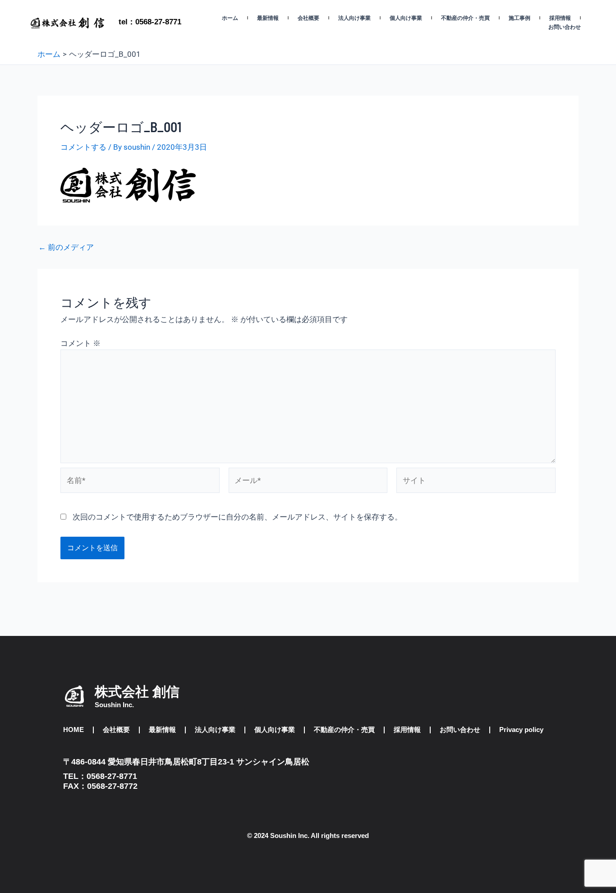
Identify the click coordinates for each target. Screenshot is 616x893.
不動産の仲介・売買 (465, 18)
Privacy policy (521, 729)
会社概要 (308, 18)
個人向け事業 (406, 18)
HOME (73, 729)
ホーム (230, 18)
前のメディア (66, 247)
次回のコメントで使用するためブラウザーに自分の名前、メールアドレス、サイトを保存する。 (237, 516)
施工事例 (519, 18)
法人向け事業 (354, 18)
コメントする (83, 147)
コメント (80, 343)
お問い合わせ (564, 27)
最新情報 (268, 18)
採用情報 (560, 18)
